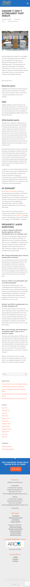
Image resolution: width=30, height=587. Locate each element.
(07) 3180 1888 (17, 503)
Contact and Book (15, 521)
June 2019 (4, 434)
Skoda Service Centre (15, 535)
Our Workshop (15, 520)
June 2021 (4, 413)
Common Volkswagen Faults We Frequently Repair (13, 390)
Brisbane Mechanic (13, 21)
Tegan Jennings (7, 19)
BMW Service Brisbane (16, 527)
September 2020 (6, 429)
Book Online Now (17, 482)
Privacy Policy (15, 508)
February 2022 (6, 410)
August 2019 (5, 431)
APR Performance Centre (15, 518)
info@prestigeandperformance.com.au (16, 493)
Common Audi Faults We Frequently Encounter (14, 398)
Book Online (16, 469)
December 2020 (6, 423)
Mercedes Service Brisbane (16, 529)
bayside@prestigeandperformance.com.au (17, 505)
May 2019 (4, 437)
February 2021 (6, 418)
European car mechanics (10, 191)
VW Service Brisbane (15, 533)
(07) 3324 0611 (17, 491)
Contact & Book (20, 215)
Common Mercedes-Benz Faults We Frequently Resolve (14, 395)
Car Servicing (15, 516)
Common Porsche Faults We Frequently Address (14, 384)
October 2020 (5, 426)
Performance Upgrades (8, 449)
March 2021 (5, 416)
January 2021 (5, 421)
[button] (28, 3)
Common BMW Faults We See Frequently (13, 386)
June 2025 (4, 408)
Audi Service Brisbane (15, 531)
